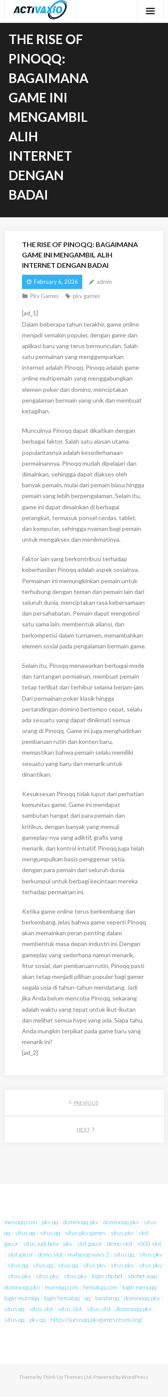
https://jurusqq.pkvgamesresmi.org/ (96, 1319)
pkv (67, 1243)
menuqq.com (20, 1222)
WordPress (134, 1377)
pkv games (86, 295)
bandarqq (107, 1298)
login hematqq (62, 1298)
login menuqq (139, 1287)
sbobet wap (142, 1276)
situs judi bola (41, 1243)
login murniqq (21, 1298)
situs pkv (122, 1232)
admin (104, 281)
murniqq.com (61, 1287)
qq (87, 1298)
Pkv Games (44, 295)
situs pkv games (85, 1232)
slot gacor (90, 1243)
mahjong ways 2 (88, 1254)
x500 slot (149, 1243)
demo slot (120, 1243)
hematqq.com (100, 1287)
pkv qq (50, 1222)
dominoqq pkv (81, 1222)
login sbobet (107, 1276)
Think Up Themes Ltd (67, 1377)
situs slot (41, 1308)
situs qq (25, 1232)
